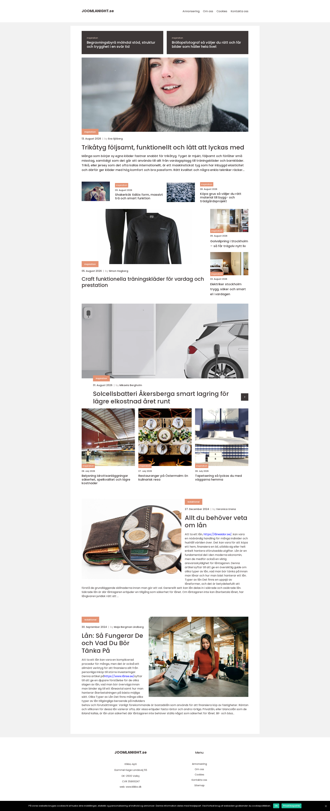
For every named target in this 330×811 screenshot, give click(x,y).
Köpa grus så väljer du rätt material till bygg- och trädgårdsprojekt (220, 197)
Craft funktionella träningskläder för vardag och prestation (143, 282)
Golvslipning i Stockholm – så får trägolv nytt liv (229, 243)
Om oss (208, 11)
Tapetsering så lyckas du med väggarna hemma (218, 477)
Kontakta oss (239, 11)
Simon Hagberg (118, 271)
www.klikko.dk (133, 786)
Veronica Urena (226, 509)
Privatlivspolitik (291, 805)
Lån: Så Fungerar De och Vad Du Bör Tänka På (112, 643)
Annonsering (191, 11)
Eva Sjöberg (115, 138)
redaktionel (194, 501)
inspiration (92, 37)
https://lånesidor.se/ (218, 534)
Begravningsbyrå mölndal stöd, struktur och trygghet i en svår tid (121, 44)
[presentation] (244, 397)
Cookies (222, 11)
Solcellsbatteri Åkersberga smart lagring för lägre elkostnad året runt (161, 397)
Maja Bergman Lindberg (129, 627)
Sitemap (199, 785)
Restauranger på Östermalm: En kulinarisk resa (163, 477)
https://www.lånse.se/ (119, 676)
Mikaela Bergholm (130, 385)
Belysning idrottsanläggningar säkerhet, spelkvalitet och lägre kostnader (106, 479)
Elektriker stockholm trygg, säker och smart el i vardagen (228, 289)
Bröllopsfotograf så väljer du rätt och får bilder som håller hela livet (206, 44)
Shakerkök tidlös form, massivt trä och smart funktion (139, 196)
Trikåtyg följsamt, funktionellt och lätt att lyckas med (163, 147)
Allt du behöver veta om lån (216, 521)
